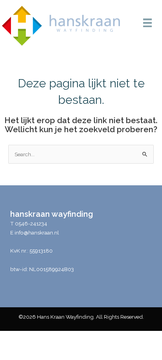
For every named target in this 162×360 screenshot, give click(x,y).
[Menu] (147, 23)
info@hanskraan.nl (37, 232)
